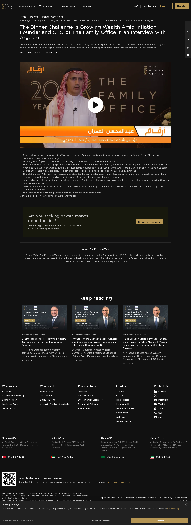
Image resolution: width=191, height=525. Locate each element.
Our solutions (46, 396)
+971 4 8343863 (65, 457)
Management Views (52, 17)
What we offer (47, 391)
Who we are (25, 6)
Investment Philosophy (13, 396)
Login (163, 6)
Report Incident (107, 498)
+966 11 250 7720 (115, 457)
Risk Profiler (84, 408)
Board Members (10, 400)
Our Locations (8, 408)
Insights (87, 6)
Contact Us (150, 6)
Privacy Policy (165, 498)
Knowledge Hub (123, 404)
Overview (82, 391)
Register (181, 6)
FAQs (119, 498)
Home (23, 17)
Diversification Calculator (90, 400)
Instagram (163, 400)
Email (160, 417)
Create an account (149, 222)
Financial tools (67, 6)
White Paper (122, 413)
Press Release (122, 400)
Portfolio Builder (86, 396)
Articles (120, 396)
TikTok (161, 408)
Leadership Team (10, 404)
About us (6, 391)
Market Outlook (123, 421)
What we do (45, 6)
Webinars (120, 417)
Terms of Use (180, 498)
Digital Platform (47, 400)
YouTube (162, 404)
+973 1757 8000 (16, 457)
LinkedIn (162, 391)
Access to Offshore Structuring (55, 404)
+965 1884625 (162, 457)
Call (160, 413)
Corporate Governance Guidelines (140, 498)
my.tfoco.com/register (118, 482)
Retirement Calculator (89, 404)
